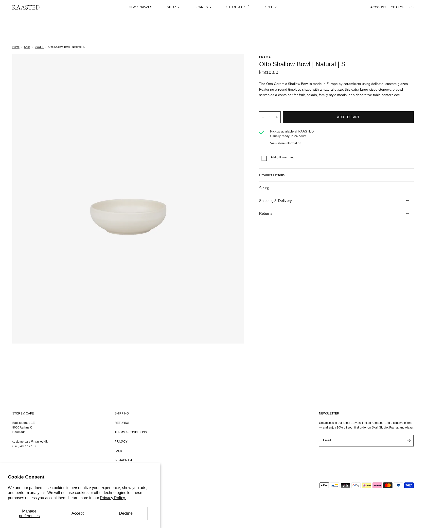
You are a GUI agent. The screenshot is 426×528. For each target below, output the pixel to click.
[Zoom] (234, 64)
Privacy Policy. (113, 498)
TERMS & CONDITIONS (131, 432)
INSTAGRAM (123, 460)
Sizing (264, 188)
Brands (201, 7)
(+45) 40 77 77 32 (24, 446)
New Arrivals (140, 7)
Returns (265, 213)
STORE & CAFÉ (23, 413)
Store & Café (237, 7)
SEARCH (398, 7)
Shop (171, 7)
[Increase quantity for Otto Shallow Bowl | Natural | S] (276, 117)
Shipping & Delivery (275, 200)
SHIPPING (122, 413)
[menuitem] (140, 7)
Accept (77, 513)
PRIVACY (121, 441)
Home (15, 46)
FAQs (118, 451)
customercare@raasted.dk (30, 441)
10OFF (39, 46)
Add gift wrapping (282, 157)
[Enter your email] (409, 440)
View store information (285, 143)
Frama (265, 57)
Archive (272, 7)
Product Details (272, 175)
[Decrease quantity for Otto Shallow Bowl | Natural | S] (263, 117)
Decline (126, 513)
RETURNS (122, 423)
